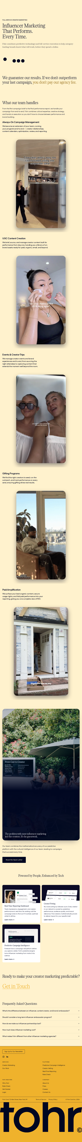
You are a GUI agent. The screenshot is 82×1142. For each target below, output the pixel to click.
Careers (45, 1089)
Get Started (6, 1089)
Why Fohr (5, 1083)
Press (44, 1086)
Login (4, 1092)
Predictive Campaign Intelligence (54, 1065)
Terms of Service (41, 1099)
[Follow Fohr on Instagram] (3, 1057)
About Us (46, 1083)
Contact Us (46, 1092)
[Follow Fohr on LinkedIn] (7, 1057)
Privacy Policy (53, 1099)
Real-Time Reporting (49, 1071)
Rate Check (46, 1074)
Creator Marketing (8, 1065)
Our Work (5, 1068)
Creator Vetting (48, 1068)
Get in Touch (16, 986)
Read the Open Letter (14, 860)
